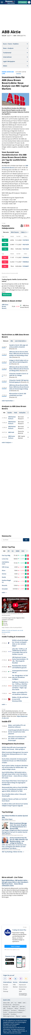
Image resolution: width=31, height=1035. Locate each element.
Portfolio (13, 1014)
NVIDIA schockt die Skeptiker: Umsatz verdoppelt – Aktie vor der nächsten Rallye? (20, 643)
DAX (24, 1003)
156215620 (25, 249)
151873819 (25, 240)
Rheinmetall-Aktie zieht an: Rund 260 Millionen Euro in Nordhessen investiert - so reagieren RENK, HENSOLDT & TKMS (15, 789)
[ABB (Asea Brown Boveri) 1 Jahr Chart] (24, 306)
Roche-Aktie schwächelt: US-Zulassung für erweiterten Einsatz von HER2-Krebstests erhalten (14, 760)
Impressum (22, 985)
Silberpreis (21, 1010)
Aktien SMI (6, 1003)
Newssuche (6, 536)
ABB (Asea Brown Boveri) (5, 306)
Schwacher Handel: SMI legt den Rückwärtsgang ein (19, 381)
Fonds (5, 1012)
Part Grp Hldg (6, 555)
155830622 (25, 262)
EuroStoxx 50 (7, 1005)
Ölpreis (18, 1016)
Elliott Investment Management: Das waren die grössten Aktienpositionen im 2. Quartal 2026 (15, 754)
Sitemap (5, 991)
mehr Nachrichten (7, 401)
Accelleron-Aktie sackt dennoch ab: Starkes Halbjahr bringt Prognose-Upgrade (15, 805)
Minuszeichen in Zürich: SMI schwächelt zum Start (17, 394)
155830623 (25, 257)
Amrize (4, 574)
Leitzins (24, 1016)
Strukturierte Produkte (15, 1012)
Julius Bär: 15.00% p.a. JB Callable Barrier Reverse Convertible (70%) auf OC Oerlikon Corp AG (19, 651)
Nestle (4, 577)
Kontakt (5, 985)
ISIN (14, 35)
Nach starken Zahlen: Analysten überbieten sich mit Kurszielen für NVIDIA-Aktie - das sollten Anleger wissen (15, 767)
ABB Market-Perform (12, 418)
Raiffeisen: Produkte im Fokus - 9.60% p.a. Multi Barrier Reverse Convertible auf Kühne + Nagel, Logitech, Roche (20, 685)
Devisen (22, 1008)
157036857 (25, 266)
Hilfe (14, 985)
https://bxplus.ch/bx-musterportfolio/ (12, 627)
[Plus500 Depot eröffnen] (9, 3)
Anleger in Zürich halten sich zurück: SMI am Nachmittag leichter (18, 362)
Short (5, 257)
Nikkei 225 (15, 1006)
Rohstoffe (6, 1014)
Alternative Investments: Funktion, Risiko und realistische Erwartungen (17, 738)
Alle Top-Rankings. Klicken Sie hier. (12, 852)
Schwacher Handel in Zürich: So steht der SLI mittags (18, 374)
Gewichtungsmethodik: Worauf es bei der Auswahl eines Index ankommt (18, 732)
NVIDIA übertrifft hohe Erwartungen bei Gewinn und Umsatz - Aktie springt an (14, 748)
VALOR (4, 35)
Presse (5, 989)
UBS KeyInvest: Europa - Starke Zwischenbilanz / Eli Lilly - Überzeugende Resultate (20, 660)
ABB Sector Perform (11, 437)
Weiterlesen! (6, 294)
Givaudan (5, 589)
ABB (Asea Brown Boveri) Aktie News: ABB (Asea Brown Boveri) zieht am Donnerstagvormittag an (19, 388)
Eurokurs (14, 1010)
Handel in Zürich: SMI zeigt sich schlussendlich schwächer (18, 346)
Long (5, 240)
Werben (15, 987)
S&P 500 (22, 1006)
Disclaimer (22, 989)
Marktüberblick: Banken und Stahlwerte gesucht (19, 666)
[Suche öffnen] (29, 2)
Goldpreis (10, 1008)
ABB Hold (11, 432)
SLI (15, 1003)
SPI (12, 1003)
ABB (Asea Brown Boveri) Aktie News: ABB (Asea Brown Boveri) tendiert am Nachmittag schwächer (19, 354)
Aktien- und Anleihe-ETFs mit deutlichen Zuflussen (19, 693)
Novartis (4, 585)
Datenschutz (23, 987)
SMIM (19, 1003)
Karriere (5, 987)
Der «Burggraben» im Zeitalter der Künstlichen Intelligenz (20, 677)
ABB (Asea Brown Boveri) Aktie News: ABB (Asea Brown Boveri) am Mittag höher (19, 368)
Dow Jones (16, 1005)
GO (26, 540)
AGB (20, 991)
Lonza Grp (5, 559)
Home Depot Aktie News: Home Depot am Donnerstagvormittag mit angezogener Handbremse (14, 782)
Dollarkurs (6, 1010)
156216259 (25, 244)
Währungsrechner (8, 1016)
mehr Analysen (6, 442)
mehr (3, 592)
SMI (4, 1008)
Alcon (3, 570)
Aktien (16, 1008)
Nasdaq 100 (6, 1006)
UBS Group (5, 567)
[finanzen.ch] (10, 1)
